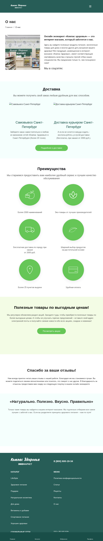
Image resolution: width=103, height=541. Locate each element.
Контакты (58, 497)
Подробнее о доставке (51, 148)
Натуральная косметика (21, 497)
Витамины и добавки (20, 510)
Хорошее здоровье (19, 523)
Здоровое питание (19, 485)
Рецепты (57, 491)
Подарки (14, 491)
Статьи (57, 485)
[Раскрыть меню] (90, 6)
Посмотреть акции (51, 331)
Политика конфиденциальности (68, 478)
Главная (8, 27)
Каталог (15, 472)
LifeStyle (14, 478)
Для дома (15, 504)
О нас (56, 504)
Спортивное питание (20, 517)
